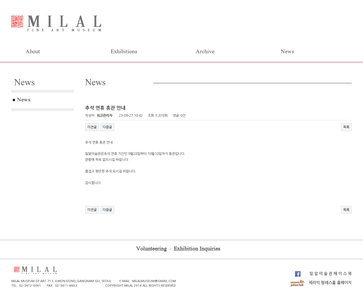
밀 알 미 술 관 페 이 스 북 (330, 274)
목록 (346, 127)
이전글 (92, 127)
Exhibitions (124, 52)
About (33, 52)
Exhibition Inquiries (197, 249)
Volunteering (151, 249)
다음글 (107, 127)
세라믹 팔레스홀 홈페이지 (330, 283)
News (287, 52)
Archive (205, 52)
